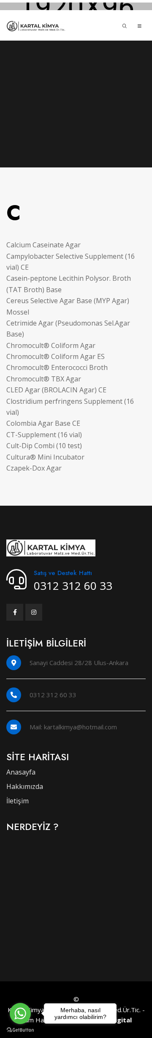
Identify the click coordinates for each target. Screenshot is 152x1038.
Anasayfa (20, 772)
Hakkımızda (24, 786)
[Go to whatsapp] (20, 1013)
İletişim (17, 800)
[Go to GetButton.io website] (20, 1029)
